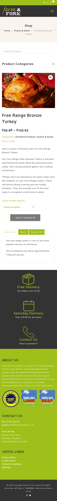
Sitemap (6, 467)
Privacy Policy (9, 457)
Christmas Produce (25, 137)
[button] (50, 77)
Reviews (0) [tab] (36, 232)
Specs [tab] (23, 232)
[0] (51, 2)
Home (7, 30)
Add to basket (24, 217)
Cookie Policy (8, 461)
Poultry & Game (22, 30)
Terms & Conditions (12, 464)
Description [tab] (10, 232)
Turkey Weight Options (13, 201)
